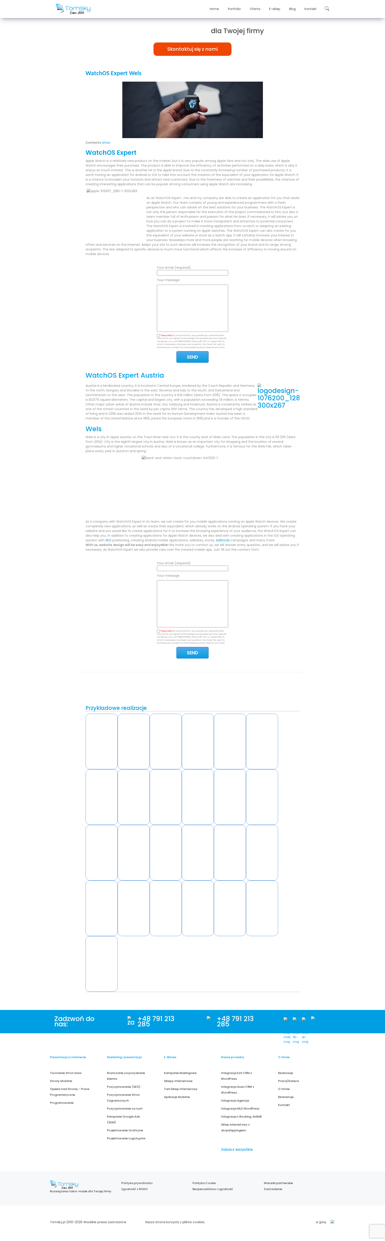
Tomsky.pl (58, 1222)
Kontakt (311, 9)
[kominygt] (101, 963)
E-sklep (274, 9)
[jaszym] (166, 908)
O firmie (284, 1089)
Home (214, 9)
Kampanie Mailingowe (180, 1073)
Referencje (286, 1097)
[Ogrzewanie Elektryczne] (101, 741)
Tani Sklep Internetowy (181, 1089)
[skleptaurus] (230, 852)
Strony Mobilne (61, 1081)
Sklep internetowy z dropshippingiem (235, 1127)
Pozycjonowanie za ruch (124, 1108)
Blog (292, 9)
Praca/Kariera (288, 1081)
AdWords (223, 540)
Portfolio (234, 9)
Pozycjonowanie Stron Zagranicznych (123, 1098)
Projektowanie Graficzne (125, 1130)
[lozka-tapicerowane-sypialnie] (198, 852)
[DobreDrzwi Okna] (101, 797)
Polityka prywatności (136, 1183)
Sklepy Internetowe (178, 1081)
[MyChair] (133, 797)
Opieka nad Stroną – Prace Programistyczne (69, 1092)
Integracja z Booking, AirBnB (241, 1116)
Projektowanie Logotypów (126, 1138)
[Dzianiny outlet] (198, 797)
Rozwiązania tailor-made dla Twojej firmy (80, 1191)
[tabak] (101, 852)
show (106, 142)
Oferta (255, 9)
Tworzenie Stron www (66, 1073)
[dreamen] (133, 908)
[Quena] (230, 741)
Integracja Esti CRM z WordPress (236, 1076)
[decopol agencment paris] (133, 852)
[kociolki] (101, 908)
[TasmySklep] (166, 797)
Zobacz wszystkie (237, 1149)
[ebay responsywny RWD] (262, 797)
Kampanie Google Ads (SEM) (123, 1119)
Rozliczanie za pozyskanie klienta (126, 1076)
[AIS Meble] (166, 741)
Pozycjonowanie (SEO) (123, 1087)
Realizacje (285, 1073)
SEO (108, 540)
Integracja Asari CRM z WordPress (237, 1090)
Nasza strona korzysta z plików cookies (175, 1222)
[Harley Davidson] (133, 741)
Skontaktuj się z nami (192, 49)
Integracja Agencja (235, 1100)
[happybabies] (198, 908)
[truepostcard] (166, 852)
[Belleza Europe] (198, 741)
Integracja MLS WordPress (240, 1108)
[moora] (262, 852)
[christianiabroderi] (230, 908)
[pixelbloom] (262, 908)
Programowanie (62, 1103)
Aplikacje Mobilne (177, 1097)
